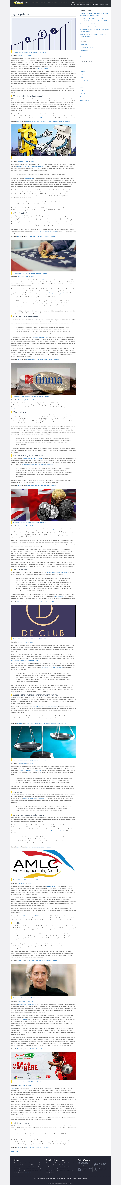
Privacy (74, 1178)
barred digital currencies (44, 279)
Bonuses (76, 4)
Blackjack (82, 68)
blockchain (29, 121)
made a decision (51, 886)
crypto (37, 121)
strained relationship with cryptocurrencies (45, 706)
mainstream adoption (43, 98)
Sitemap (84, 1178)
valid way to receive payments (56, 293)
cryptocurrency (44, 121)
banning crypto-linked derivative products (45, 231)
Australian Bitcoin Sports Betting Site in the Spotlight (27, 1082)
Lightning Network (39, 117)
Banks (27, 847)
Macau (64, 723)
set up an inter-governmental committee (29, 770)
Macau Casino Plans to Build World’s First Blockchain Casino (29, 638)
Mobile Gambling (84, 81)
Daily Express (29, 178)
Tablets (82, 87)
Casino (35, 723)
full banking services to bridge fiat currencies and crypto (37, 464)
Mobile (87, 4)
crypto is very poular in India (56, 830)
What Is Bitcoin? (99, 4)
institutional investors (44, 68)
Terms (79, 1178)
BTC (33, 121)
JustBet (13, 1088)
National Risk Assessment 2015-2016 (29, 916)
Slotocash (83, 53)
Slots (81, 74)
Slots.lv (82, 57)
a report (53, 529)
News (106, 4)
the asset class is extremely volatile (32, 458)
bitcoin (28, 236)
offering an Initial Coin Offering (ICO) (52, 667)
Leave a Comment (53, 960)
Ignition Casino (84, 44)
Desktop (82, 90)
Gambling (53, 723)
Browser (82, 84)
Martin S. (33, 161)
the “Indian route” (60, 596)
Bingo (81, 64)
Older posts (14, 1151)
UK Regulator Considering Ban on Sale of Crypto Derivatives (29, 522)
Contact (68, 1178)
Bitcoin (19, 121)
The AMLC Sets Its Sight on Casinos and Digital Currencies (29, 880)
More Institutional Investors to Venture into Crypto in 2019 (29, 52)
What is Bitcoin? (84, 100)
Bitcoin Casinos (84, 93)
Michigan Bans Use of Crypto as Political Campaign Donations (30, 273)
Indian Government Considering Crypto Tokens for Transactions (31, 760)
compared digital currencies (40, 337)
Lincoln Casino (84, 50)
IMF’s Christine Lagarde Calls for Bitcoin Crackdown (27, 997)
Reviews (82, 4)
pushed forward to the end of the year (33, 798)
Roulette (82, 71)
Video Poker (83, 77)
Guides (92, 4)
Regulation (67, 121)
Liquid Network (59, 121)
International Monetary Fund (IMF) (27, 1004)
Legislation (52, 121)
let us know (27, 1172)
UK (53, 602)
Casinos (71, 4)
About (63, 1178)
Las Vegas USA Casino (86, 47)
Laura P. (30, 55)
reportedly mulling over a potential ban (56, 572)
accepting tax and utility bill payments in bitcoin (30, 166)
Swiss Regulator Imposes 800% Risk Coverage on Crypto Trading (31, 396)
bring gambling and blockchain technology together (25, 660)
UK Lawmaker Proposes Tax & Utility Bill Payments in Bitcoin (29, 158)
